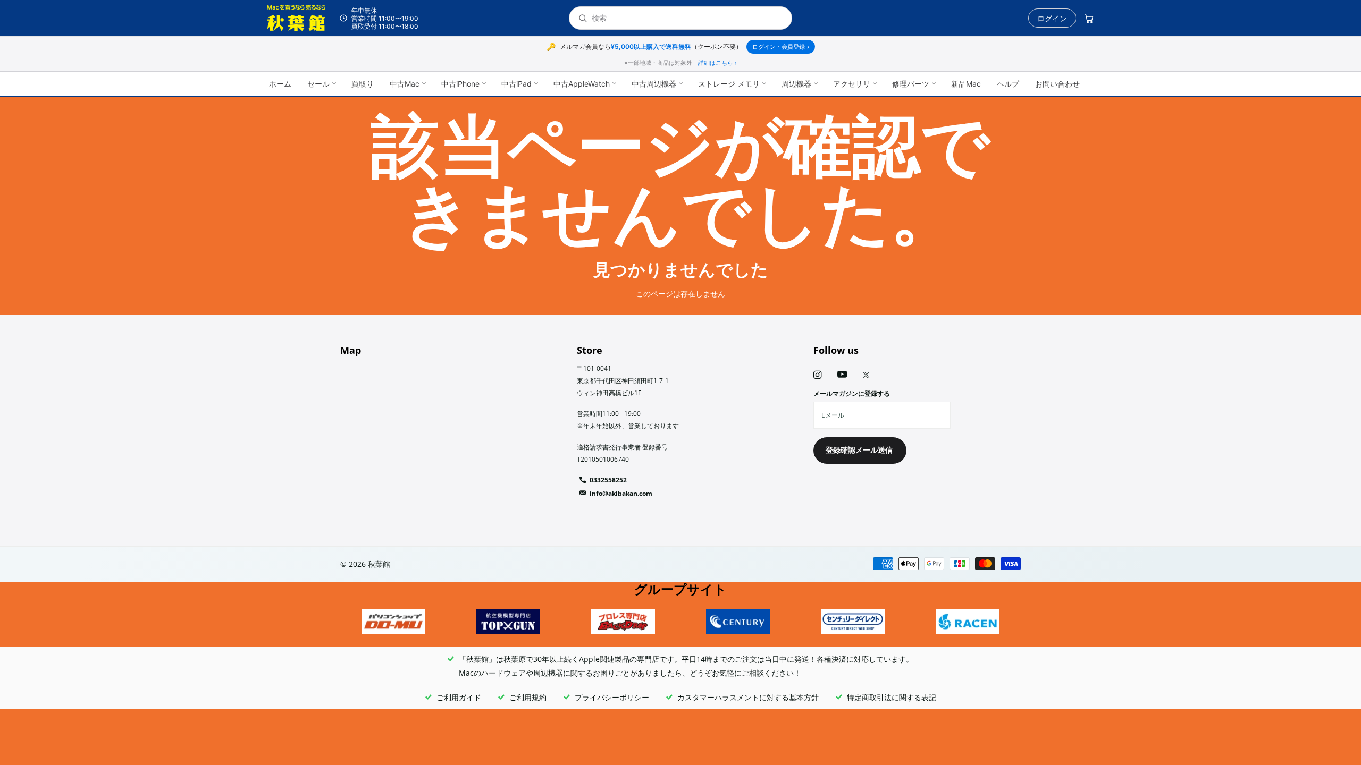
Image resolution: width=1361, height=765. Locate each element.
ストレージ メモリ (729, 83)
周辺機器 (796, 83)
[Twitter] (866, 375)
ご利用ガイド (458, 697)
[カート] (1088, 18)
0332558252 (608, 479)
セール (318, 83)
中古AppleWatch (581, 83)
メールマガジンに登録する (851, 393)
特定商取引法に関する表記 (891, 697)
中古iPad (516, 83)
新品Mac (966, 83)
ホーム (280, 83)
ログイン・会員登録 (780, 46)
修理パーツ (910, 83)
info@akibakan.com (621, 493)
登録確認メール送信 (860, 450)
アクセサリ (851, 83)
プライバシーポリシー (612, 697)
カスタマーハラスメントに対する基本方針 (748, 697)
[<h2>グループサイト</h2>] (393, 621)
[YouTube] (842, 374)
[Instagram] (817, 375)
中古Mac (404, 83)
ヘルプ (1008, 83)
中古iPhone (460, 83)
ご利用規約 (528, 697)
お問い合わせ (1057, 83)
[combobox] (687, 18)
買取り (362, 83)
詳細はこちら (717, 62)
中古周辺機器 (654, 83)
